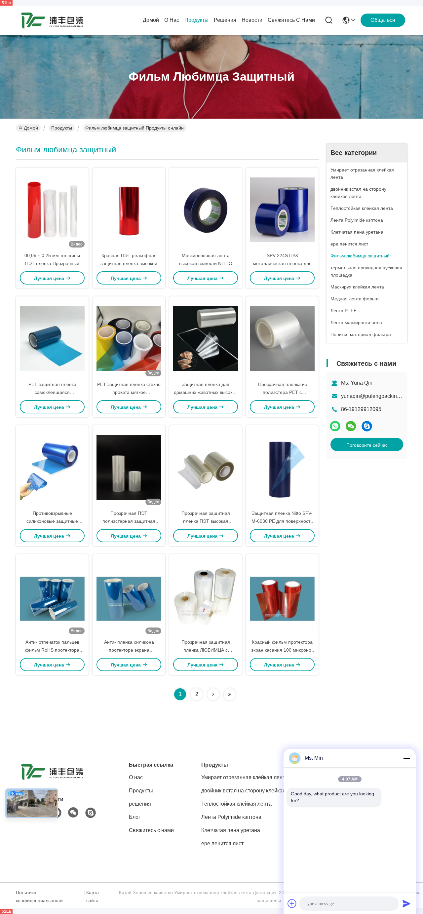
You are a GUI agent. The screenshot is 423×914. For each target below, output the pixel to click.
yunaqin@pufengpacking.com (376, 396)
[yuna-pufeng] (367, 426)
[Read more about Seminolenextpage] (213, 694)
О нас (171, 20)
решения (225, 20)
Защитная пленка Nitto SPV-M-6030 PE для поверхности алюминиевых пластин (282, 521)
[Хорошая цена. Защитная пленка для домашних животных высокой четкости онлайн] (205, 338)
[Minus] (406, 758)
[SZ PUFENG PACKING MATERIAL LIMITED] (52, 20)
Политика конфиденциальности (39, 896)
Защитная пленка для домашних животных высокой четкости (206, 392)
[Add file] (292, 903)
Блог (134, 817)
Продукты (196, 20)
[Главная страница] (52, 779)
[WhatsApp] (335, 426)
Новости (252, 20)
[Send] (406, 903)
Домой (151, 20)
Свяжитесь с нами (291, 20)
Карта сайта (92, 896)
